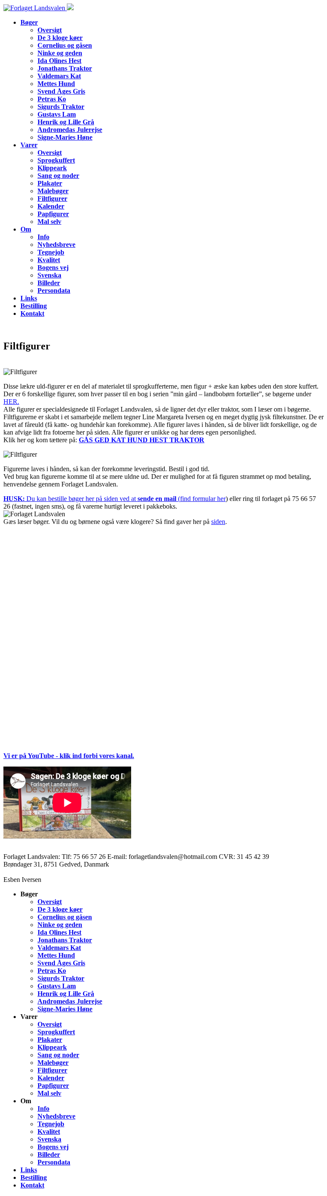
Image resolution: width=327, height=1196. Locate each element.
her (221, 498)
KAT (119, 439)
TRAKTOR (186, 439)
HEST (159, 439)
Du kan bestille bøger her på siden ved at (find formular (110, 498)
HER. (11, 401)
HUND (138, 439)
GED (103, 439)
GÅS (87, 439)
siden (218, 521)
